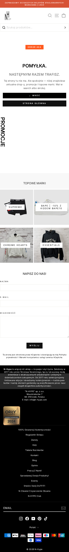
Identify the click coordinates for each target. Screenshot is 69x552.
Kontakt (34, 455)
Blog (34, 460)
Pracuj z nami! (34, 470)
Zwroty (34, 440)
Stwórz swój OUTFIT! (34, 486)
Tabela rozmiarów (34, 450)
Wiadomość (8, 313)
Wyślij (34, 345)
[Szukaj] (65, 27)
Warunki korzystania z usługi (32, 357)
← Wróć (34, 95)
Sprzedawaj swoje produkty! (34, 475)
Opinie (34, 465)
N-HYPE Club (34, 496)
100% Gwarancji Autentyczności (34, 429)
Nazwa (4, 281)
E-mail (4, 297)
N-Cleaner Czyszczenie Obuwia (34, 491)
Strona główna (34, 103)
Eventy (34, 481)
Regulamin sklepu (34, 434)
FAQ (34, 445)
